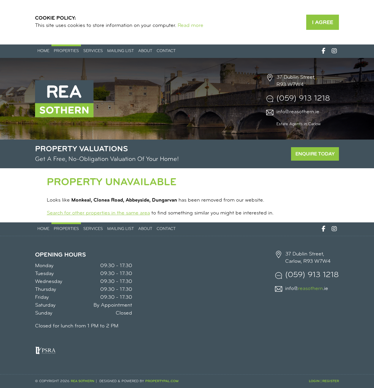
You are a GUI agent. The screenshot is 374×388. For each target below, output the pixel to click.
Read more (190, 25)
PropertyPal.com (162, 381)
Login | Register (324, 381)
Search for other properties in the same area (98, 213)
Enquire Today (315, 154)
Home (43, 51)
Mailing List (120, 51)
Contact (166, 51)
